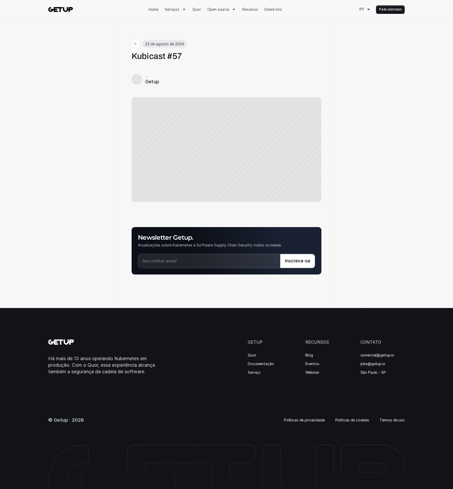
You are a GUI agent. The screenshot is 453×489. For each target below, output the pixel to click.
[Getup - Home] (60, 9)
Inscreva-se (297, 260)
